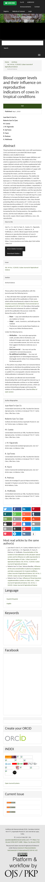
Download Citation (13, 253)
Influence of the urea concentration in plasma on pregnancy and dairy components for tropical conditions (24, 569)
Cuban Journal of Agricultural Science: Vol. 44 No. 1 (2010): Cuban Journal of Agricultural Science (23, 583)
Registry (6, 11)
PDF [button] (22, 106)
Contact (37, 7)
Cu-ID (22, 2)
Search (6, 48)
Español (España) (12, 599)
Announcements (25, 7)
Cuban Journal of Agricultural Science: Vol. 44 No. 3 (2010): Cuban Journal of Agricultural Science (24, 562)
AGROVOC (30, 2)
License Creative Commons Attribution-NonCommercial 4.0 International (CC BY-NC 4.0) (22, 304)
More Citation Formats (14, 249)
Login (30, 11)
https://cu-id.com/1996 (32, 842)
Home (7, 62)
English (9, 604)
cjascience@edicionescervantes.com (17, 840)
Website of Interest (18, 11)
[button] (7, 509)
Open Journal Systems (12, 783)
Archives (14, 62)
